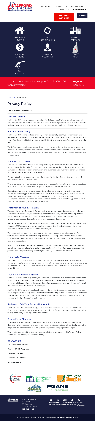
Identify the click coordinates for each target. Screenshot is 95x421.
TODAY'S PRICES (78, 7)
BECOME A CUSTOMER (81, 404)
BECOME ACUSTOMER (47, 55)
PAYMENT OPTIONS (73, 403)
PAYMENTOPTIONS (19, 55)
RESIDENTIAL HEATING (53, 403)
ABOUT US (46, 7)
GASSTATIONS (19, 72)
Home (12, 97)
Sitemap (61, 417)
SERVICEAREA (75, 55)
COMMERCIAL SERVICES (67, 403)
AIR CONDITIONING (61, 403)
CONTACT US (63, 9)
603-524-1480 (79, 9)
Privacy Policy (72, 417)
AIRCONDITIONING (47, 38)
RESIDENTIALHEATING (20, 38)
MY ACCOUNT (61, 7)
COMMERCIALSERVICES (75, 38)
